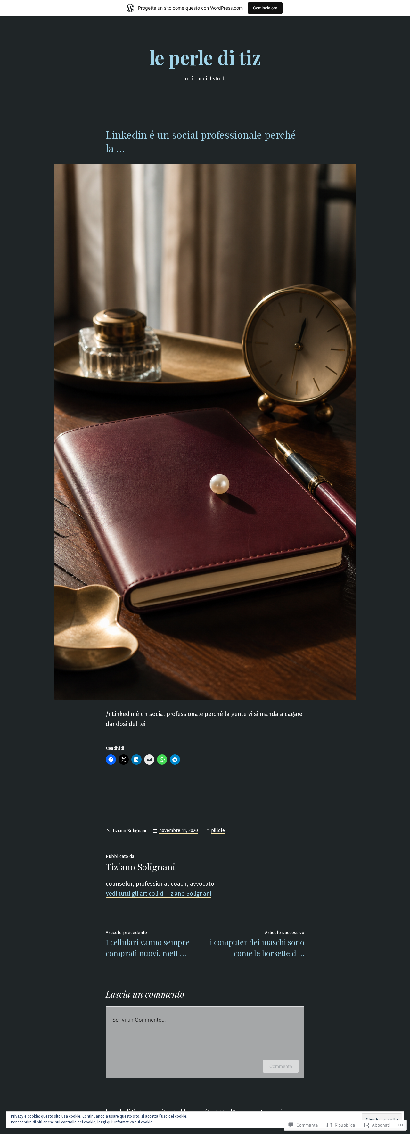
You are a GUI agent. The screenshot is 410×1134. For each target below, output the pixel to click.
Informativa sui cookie (133, 1122)
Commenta (280, 1066)
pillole (218, 830)
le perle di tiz (205, 57)
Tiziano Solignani (129, 831)
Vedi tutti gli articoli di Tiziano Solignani (158, 893)
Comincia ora (265, 7)
